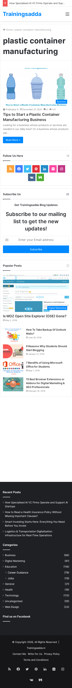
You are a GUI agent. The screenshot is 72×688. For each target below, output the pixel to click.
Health (9, 589)
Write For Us (35, 653)
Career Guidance (18, 572)
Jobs (11, 578)
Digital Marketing (15, 560)
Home (9, 29)
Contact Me (19, 653)
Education (11, 566)
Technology (12, 595)
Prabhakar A (12, 109)
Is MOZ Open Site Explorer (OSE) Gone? (34, 316)
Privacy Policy (52, 653)
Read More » (13, 139)
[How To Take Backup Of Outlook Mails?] (13, 335)
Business (10, 555)
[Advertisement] (36, 440)
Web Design (12, 606)
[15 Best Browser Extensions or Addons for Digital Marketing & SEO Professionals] (13, 384)
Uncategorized (13, 601)
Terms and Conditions (36, 659)
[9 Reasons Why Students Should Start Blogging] (13, 351)
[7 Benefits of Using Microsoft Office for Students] (13, 368)
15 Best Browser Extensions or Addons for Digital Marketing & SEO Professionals (45, 383)
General (9, 583)
